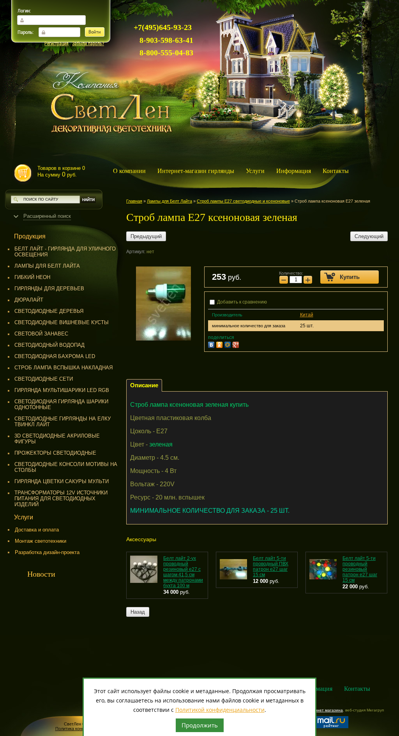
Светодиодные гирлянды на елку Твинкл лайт (62, 421)
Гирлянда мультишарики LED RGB (61, 390)
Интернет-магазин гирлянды (195, 171)
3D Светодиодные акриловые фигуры (57, 439)
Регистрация (56, 43)
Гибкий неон (32, 277)
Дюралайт (28, 300)
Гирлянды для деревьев (49, 288)
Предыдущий (146, 236)
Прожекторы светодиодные (55, 453)
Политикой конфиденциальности (220, 709)
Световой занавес (41, 334)
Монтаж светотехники (40, 541)
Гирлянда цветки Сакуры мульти (61, 481)
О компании (129, 171)
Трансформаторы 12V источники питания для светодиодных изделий (61, 498)
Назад (138, 612)
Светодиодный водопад (49, 345)
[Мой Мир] (228, 344)
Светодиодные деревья (48, 311)
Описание (144, 385)
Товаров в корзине (61, 171)
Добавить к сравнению (241, 302)
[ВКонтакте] (212, 344)
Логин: (24, 10)
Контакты (336, 171)
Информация (293, 171)
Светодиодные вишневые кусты (61, 322)
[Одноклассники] (220, 344)
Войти (94, 32)
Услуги (255, 171)
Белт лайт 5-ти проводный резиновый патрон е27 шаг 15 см (360, 569)
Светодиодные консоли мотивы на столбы (65, 467)
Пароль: (26, 31)
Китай (306, 315)
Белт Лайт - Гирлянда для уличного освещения (65, 252)
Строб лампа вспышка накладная (63, 368)
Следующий (369, 236)
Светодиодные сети (43, 379)
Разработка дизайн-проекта (47, 552)
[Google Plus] (237, 344)
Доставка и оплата (37, 530)
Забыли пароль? (88, 43)
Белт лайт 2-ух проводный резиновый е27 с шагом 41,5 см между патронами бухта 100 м (183, 572)
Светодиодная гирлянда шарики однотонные (61, 404)
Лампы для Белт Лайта (47, 266)
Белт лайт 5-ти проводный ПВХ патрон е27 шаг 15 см (270, 566)
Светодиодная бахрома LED (54, 356)
